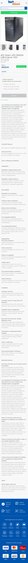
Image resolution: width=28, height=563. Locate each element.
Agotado (14, 95)
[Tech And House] (14, 3)
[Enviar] (26, 8)
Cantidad (4, 71)
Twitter (17, 527)
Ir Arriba (24, 536)
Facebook (11, 527)
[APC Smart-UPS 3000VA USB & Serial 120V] (14, 30)
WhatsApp (14, 12)
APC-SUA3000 (4, 100)
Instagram (4, 527)
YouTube (24, 527)
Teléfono (11, 536)
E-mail (17, 536)
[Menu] (3, 3)
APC (5, 62)
